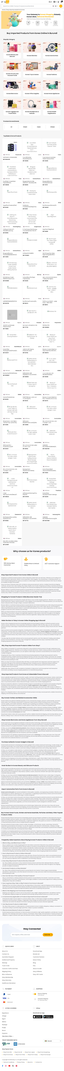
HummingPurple (17, 226)
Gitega (4, 1016)
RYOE (59, 202)
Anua (39, 202)
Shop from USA (7, 1052)
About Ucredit (37, 968)
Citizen (39, 127)
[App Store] (38, 1017)
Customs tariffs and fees (10, 968)
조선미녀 (59, 346)
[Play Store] (48, 1017)
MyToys (39, 274)
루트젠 (39, 298)
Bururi (4, 1030)
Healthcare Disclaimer (9, 983)
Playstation (58, 322)
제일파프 (19, 322)
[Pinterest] (17, 1066)
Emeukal (39, 322)
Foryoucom (18, 154)
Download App (37, 951)
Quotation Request (8, 957)
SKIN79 (19, 202)
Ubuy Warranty (6, 980)
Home (3, 9)
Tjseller (59, 274)
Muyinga (4, 1024)
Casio (25, 127)
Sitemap (4, 963)
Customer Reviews (38, 957)
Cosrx (59, 154)
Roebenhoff (18, 514)
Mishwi (4, 1022)
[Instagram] (6, 1066)
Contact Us (5, 954)
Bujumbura (5, 1013)
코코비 (39, 154)
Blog (34, 963)
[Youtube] (10, 1066)
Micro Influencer (7, 974)
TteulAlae (58, 490)
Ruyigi (4, 1027)
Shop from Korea (8, 1054)
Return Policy (37, 960)
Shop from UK (18, 1052)
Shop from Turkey (33, 1054)
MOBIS (59, 370)
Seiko (52, 127)
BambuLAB (18, 370)
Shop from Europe (45, 1054)
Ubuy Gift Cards (38, 974)
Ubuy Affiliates (37, 971)
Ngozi (3, 1019)
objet (39, 250)
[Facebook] (3, 1066)
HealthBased (17, 346)
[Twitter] (13, 1066)
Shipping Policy (6, 971)
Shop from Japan (30, 1052)
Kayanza (4, 1033)
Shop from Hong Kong (44, 1052)
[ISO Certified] (18, 1044)
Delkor (19, 538)
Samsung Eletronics (57, 514)
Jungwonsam (37, 226)
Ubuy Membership (7, 977)
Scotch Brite (38, 394)
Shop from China (20, 1054)
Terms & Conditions (8, 1062)
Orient (11, 127)
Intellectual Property (8, 960)
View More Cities (7, 1036)
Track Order (6, 966)
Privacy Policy (21, 1062)
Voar (20, 178)
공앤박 (39, 346)
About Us (5, 951)
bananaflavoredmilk (37, 178)
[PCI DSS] (6, 1044)
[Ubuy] (6, 2)
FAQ (34, 966)
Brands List (36, 954)
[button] (51, 2)
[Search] (60, 6)
